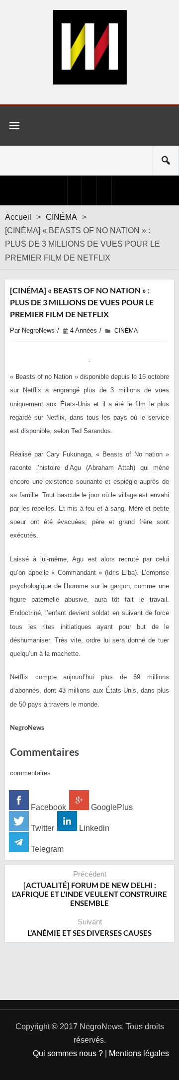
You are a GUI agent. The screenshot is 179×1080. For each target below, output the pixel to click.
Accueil (18, 217)
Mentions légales (139, 1053)
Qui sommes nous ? (68, 1053)
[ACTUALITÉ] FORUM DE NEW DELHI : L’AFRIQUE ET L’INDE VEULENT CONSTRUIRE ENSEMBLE (89, 894)
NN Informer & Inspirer (89, 47)
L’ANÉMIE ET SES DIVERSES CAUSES (89, 932)
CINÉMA (61, 217)
